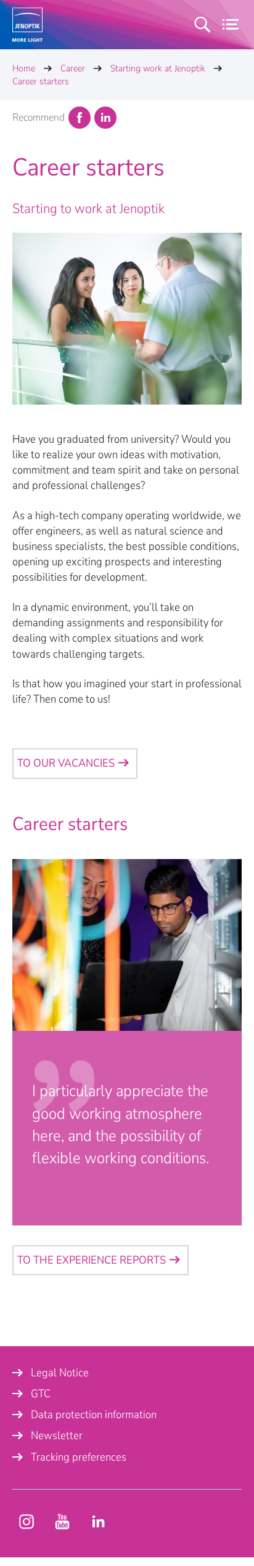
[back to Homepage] (27, 24)
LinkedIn (105, 118)
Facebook (79, 118)
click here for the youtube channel (26, 1521)
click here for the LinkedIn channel (98, 1521)
